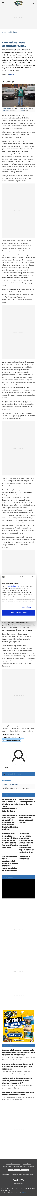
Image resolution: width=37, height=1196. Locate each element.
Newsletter (31, 1166)
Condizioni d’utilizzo (19, 1166)
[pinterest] (8, 81)
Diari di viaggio (12, 32)
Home (4, 32)
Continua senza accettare (27, 577)
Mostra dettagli (27, 607)
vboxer (11, 74)
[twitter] (5, 81)
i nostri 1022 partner (12, 586)
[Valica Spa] (18, 1181)
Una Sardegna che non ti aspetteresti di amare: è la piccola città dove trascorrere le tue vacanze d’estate (10, 863)
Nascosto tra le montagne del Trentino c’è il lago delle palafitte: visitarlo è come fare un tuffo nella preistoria (10, 840)
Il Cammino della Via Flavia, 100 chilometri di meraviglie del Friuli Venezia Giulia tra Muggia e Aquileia (10, 822)
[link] (12, 81)
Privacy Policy (27, 1164)
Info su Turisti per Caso (13, 1164)
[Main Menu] (3, 3)
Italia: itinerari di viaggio (11, 735)
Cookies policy (7, 1166)
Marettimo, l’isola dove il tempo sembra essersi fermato (27, 818)
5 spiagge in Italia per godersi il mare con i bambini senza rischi (18, 1093)
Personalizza (17, 618)
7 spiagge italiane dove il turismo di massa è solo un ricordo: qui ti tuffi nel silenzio (17, 1066)
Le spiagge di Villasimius (24, 857)
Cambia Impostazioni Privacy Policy (18, 1169)
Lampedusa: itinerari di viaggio (13, 737)
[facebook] (3, 81)
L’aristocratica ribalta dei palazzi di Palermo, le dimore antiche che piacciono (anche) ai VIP (17, 1080)
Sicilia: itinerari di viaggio (11, 740)
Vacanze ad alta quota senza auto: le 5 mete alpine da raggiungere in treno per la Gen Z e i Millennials (18, 1052)
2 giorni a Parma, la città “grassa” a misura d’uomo (27, 801)
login (11, 788)
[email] (10, 81)
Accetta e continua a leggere (18, 612)
